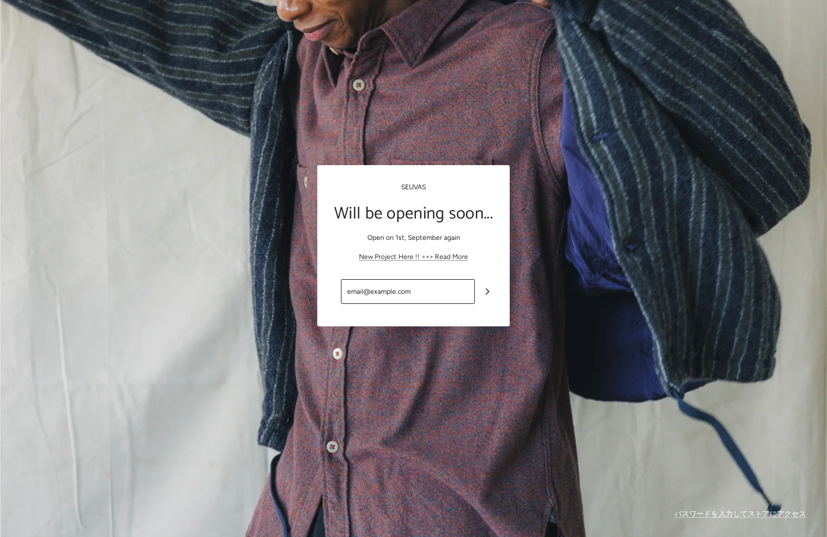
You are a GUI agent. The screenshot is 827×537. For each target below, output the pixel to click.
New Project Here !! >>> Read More (413, 257)
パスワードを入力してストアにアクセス (740, 513)
